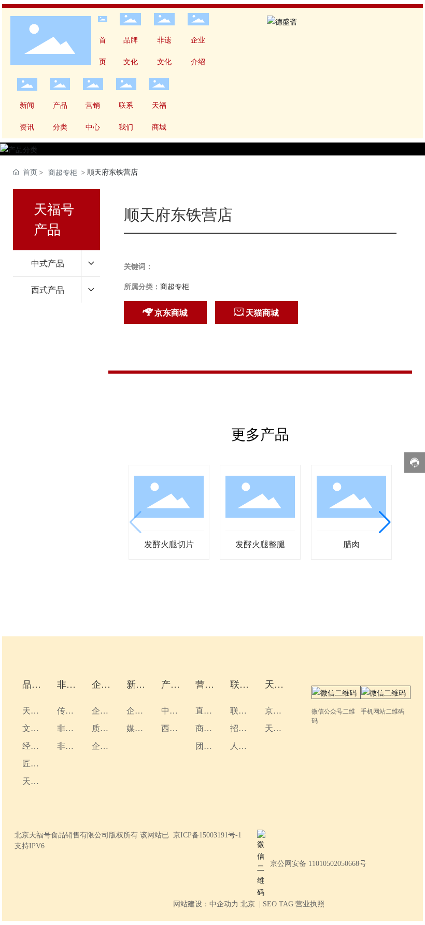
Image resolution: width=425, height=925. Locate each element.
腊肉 (351, 544)
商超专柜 (62, 172)
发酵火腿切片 (169, 544)
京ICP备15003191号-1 (207, 835)
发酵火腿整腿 (260, 544)
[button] (385, 522)
